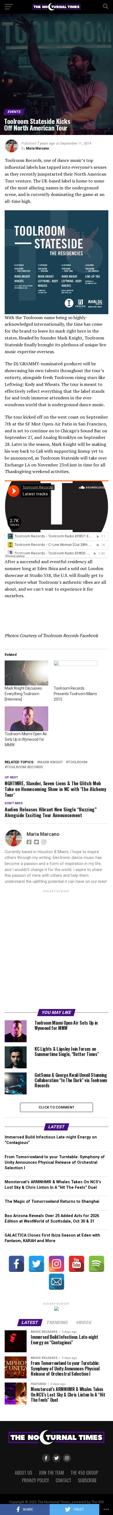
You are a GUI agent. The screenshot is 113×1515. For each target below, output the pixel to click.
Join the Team (51, 1472)
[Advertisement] (56, 950)
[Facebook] (16, 1264)
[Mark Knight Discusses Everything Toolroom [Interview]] (26, 672)
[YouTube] (76, 1264)
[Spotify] (96, 1264)
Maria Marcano (37, 148)
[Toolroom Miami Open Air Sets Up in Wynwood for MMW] (26, 718)
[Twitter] (36, 1264)
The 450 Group (84, 1472)
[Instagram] (56, 1264)
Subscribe (87, 1480)
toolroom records (25, 767)
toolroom (77, 762)
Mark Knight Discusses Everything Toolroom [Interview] (23, 693)
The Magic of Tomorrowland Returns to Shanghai (52, 1201)
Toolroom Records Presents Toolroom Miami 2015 (75, 693)
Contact (63, 1480)
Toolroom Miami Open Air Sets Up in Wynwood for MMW (26, 739)
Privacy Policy (35, 1480)
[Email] (56, 1281)
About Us (23, 1472)
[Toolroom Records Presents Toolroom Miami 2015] (75, 672)
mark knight (51, 762)
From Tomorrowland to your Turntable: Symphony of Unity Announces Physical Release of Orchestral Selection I (55, 1162)
